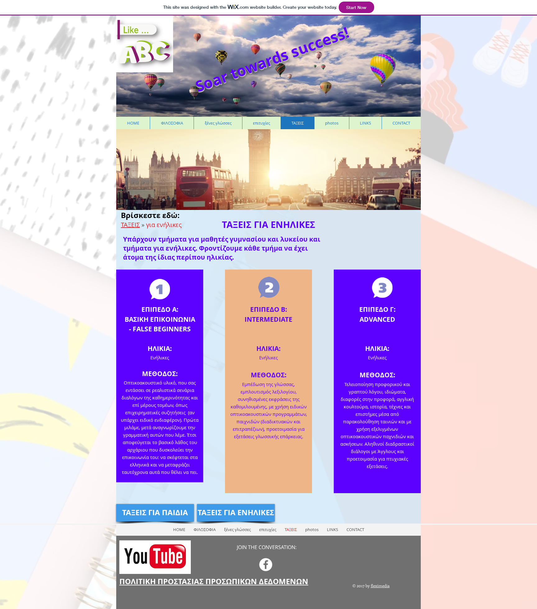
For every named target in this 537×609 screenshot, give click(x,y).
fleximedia (380, 585)
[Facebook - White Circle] (265, 564)
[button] (256, 169)
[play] (406, 134)
